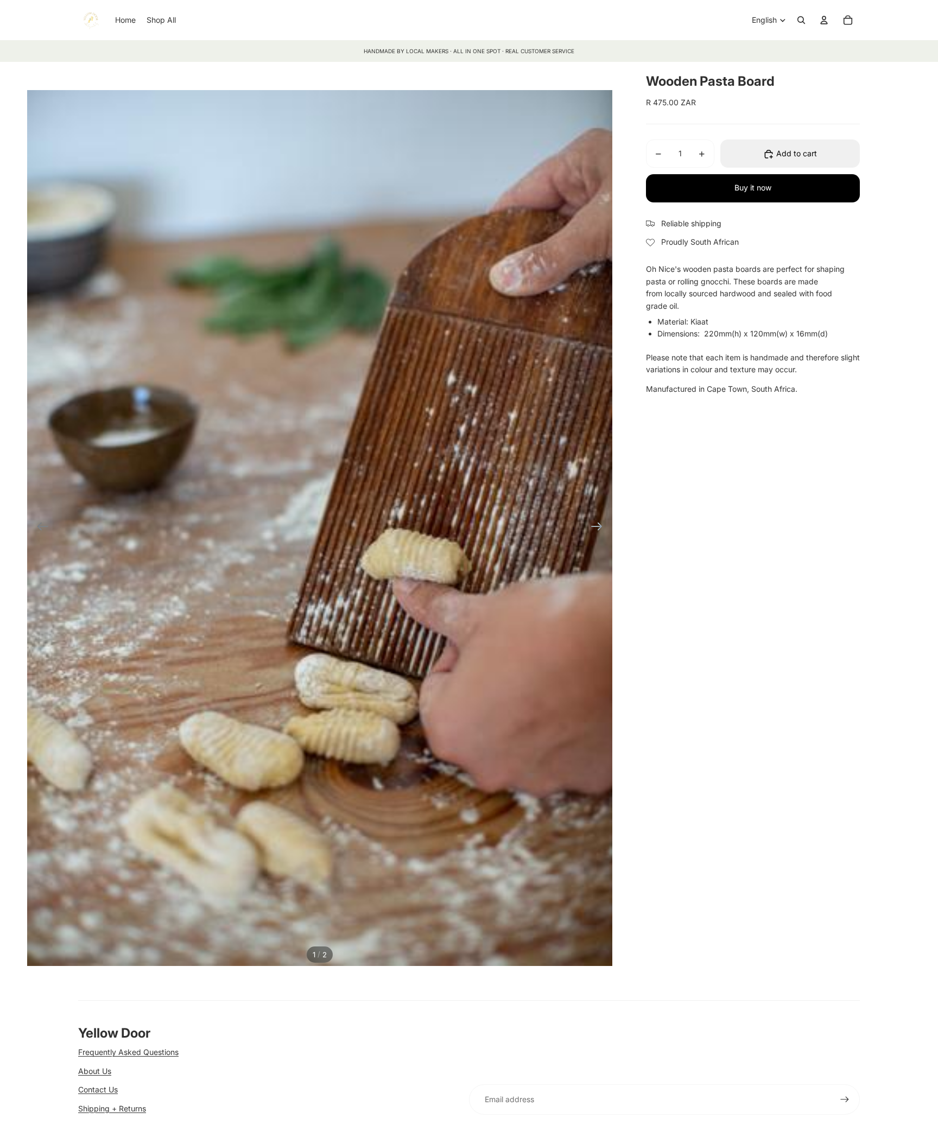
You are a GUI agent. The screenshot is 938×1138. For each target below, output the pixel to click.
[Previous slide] (39, 528)
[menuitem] (125, 20)
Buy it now (752, 188)
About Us (94, 1071)
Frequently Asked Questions (128, 1052)
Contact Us (98, 1089)
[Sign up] (844, 1099)
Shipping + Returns (112, 1108)
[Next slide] (600, 528)
